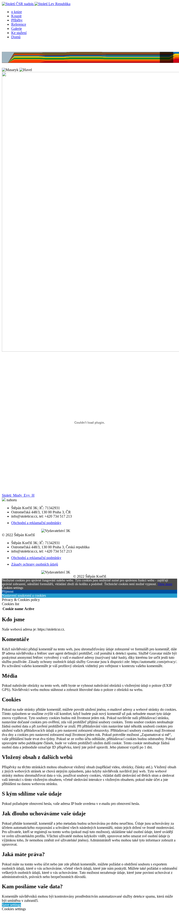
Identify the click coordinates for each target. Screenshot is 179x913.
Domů (16, 37)
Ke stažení (19, 33)
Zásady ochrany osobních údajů (34, 564)
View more (165, 584)
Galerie (16, 29)
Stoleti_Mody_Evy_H (18, 495)
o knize (16, 12)
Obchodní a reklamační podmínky (36, 523)
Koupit (16, 16)
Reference (18, 24)
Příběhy (17, 20)
